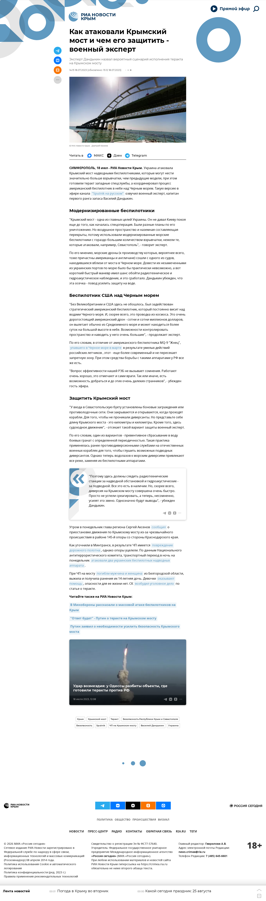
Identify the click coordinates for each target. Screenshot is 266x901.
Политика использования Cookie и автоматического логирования (40, 866)
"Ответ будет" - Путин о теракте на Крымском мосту (113, 618)
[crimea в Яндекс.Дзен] (133, 805)
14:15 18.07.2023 (78, 70)
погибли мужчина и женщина (119, 573)
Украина (173, 725)
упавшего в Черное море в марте (95, 348)
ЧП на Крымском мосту (123, 725)
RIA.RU (181, 832)
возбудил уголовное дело (154, 583)
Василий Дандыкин (152, 725)
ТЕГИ (193, 832)
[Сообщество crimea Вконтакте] (117, 805)
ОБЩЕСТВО (122, 820)
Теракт (115, 719)
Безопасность (84, 725)
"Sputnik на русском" (108, 193)
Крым (80, 719)
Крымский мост (97, 719)
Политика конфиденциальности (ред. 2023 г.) (34, 872)
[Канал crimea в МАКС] (163, 805)
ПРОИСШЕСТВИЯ (144, 820)
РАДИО (117, 832)
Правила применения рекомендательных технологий (41, 877)
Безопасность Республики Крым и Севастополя (150, 719)
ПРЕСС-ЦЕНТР (98, 832)
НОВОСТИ (76, 832)
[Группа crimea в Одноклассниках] (148, 805)
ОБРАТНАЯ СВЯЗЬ (159, 832)
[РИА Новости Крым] (92, 16)
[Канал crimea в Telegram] (102, 805)
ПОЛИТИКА (105, 820)
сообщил (159, 527)
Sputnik (100, 725)
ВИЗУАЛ (163, 820)
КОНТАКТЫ (134, 832)
